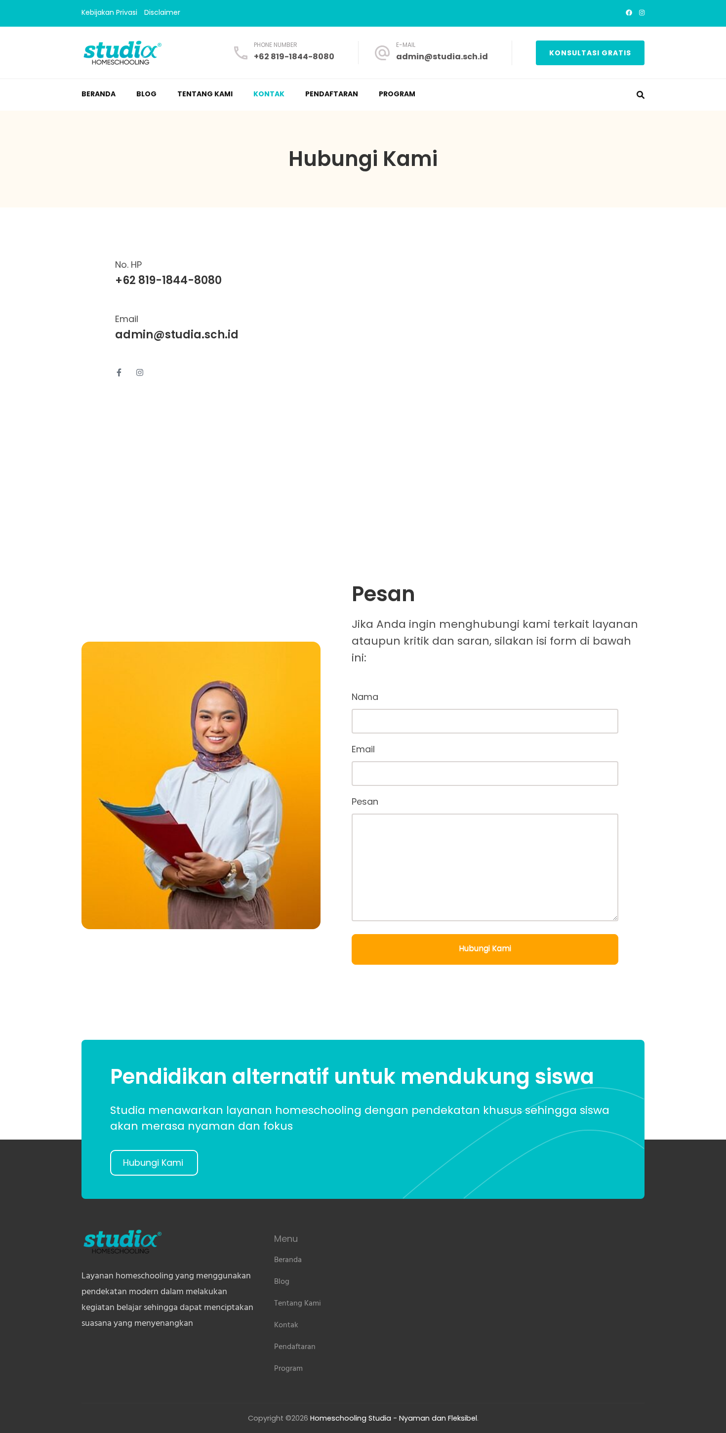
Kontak (268, 94)
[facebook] (629, 12)
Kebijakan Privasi (109, 12)
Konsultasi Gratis (590, 53)
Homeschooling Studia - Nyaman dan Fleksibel (393, 1418)
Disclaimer (162, 12)
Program (397, 94)
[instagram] (642, 12)
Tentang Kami (205, 94)
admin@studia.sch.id (442, 56)
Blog (146, 94)
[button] (154, 1163)
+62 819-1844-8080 (294, 56)
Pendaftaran (331, 94)
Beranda (98, 94)
